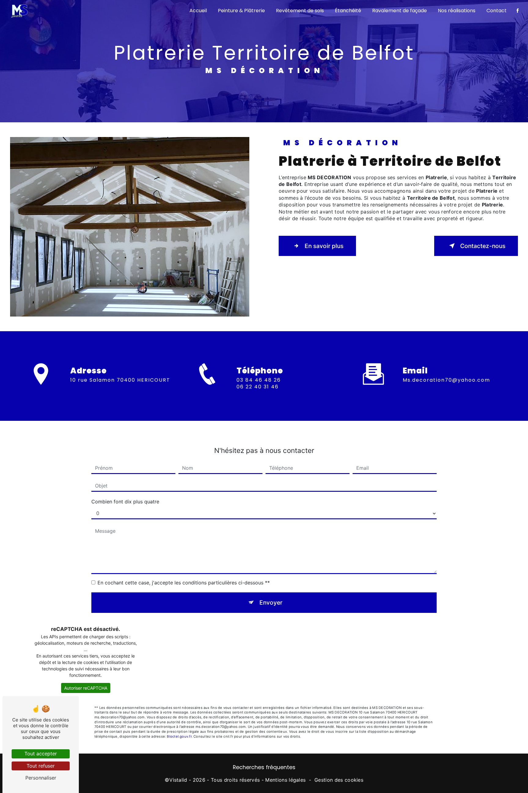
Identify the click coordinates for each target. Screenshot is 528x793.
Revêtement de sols (300, 10)
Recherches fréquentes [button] (264, 767)
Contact (496, 10)
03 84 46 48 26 (259, 380)
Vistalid (178, 780)
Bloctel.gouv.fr (179, 736)
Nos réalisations (456, 10)
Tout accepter (40, 753)
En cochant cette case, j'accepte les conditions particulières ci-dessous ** (183, 583)
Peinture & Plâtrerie (241, 10)
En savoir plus (324, 246)
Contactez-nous (482, 246)
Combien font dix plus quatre (125, 501)
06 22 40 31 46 (258, 386)
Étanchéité (348, 10)
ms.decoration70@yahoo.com (446, 380)
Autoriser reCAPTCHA (85, 688)
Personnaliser (40, 778)
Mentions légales (285, 780)
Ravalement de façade (399, 10)
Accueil (198, 10)
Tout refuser (41, 766)
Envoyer (270, 602)
